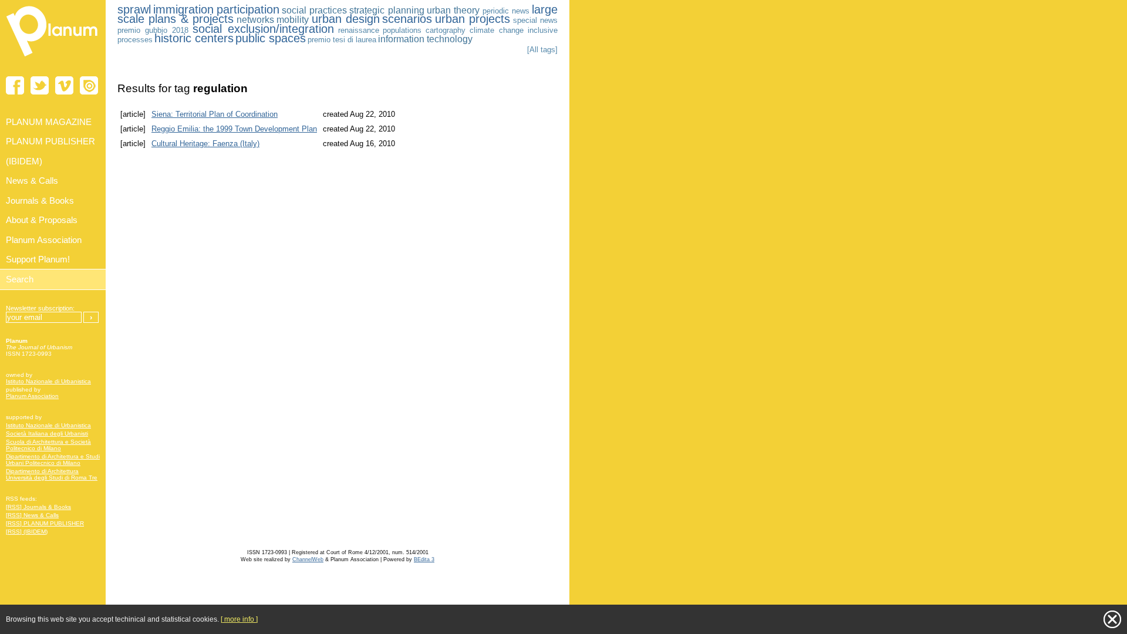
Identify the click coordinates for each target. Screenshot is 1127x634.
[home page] (53, 58)
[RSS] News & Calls (32, 515)
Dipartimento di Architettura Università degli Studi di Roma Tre (51, 474)
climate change (497, 30)
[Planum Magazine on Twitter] (40, 85)
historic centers (194, 38)
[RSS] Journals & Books (38, 507)
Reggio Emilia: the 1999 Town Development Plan (234, 128)
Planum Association (32, 396)
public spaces (270, 38)
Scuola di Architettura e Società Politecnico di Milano (48, 445)
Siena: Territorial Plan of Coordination (214, 114)
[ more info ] (239, 619)
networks (255, 20)
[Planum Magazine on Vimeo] (64, 85)
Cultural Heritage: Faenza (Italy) (205, 143)
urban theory (453, 10)
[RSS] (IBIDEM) (27, 531)
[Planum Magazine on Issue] (89, 85)
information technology (425, 39)
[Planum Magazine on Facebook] (15, 85)
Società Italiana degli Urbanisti (47, 433)
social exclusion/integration (263, 28)
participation (248, 9)
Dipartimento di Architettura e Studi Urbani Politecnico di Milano (53, 459)
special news (535, 20)
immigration (183, 9)
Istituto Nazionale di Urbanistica (48, 381)
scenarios (407, 18)
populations (402, 30)
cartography (445, 30)
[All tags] (542, 49)
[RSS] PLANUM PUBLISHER (45, 523)
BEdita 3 (424, 559)
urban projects (472, 18)
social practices (314, 10)
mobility (292, 20)
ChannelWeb (307, 559)
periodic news (505, 10)
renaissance (358, 30)
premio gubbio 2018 (152, 30)
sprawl (134, 9)
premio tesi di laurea (342, 39)
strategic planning (386, 10)
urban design (346, 18)
